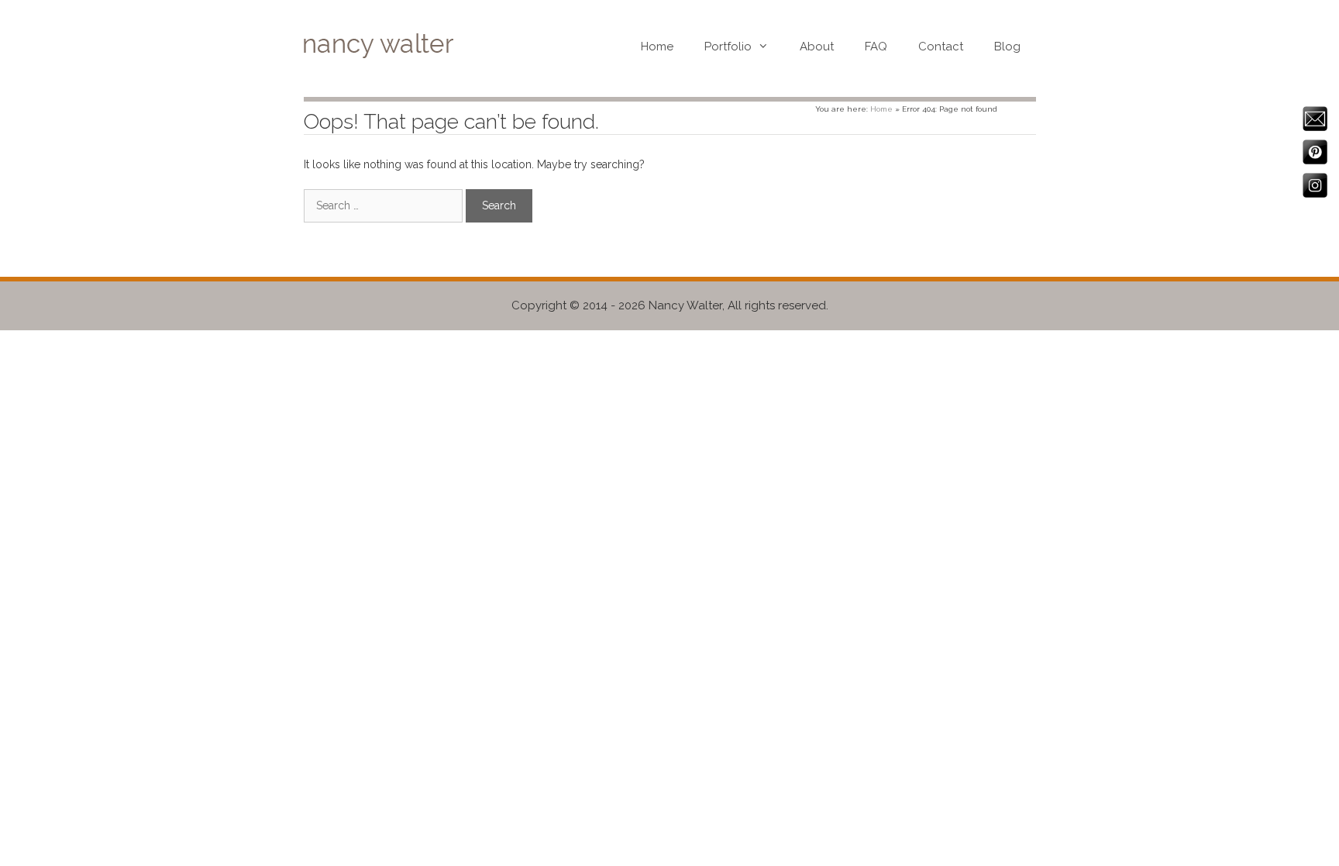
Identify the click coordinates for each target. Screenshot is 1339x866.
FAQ (876, 46)
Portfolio (728, 46)
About (817, 46)
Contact (940, 46)
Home (657, 46)
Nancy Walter (685, 305)
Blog (1007, 46)
